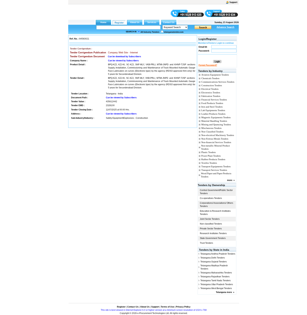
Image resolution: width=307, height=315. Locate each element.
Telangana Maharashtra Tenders (216, 272)
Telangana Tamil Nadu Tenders (215, 280)
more (229, 180)
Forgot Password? (208, 65)
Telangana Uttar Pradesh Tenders (216, 284)
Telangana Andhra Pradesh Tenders (217, 254)
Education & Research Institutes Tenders (215, 212)
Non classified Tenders (211, 224)
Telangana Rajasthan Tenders (215, 276)
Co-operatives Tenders (211, 198)
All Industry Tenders (150, 32)
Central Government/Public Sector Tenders (216, 192)
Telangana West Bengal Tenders (216, 288)
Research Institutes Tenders (213, 233)
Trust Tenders (206, 243)
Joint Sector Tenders (210, 219)
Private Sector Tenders (211, 228)
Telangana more (224, 292)
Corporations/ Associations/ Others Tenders (216, 204)
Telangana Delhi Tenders (212, 258)
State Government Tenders (213, 238)
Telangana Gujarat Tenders (213, 261)
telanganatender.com (174, 32)
